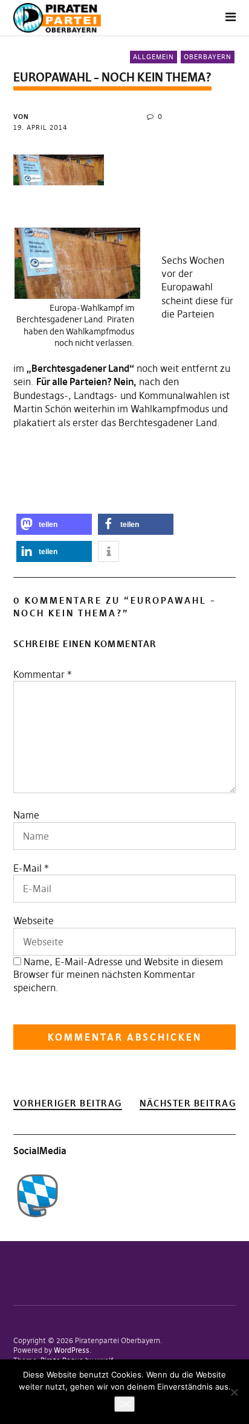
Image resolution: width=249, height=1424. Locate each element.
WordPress (71, 1350)
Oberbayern (207, 57)
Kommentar (42, 674)
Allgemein (153, 57)
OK (124, 1404)
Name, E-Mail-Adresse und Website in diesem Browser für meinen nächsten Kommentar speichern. (118, 975)
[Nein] (234, 1392)
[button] (54, 524)
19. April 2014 (40, 127)
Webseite (33, 921)
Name (26, 815)
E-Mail (27, 868)
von (21, 116)
